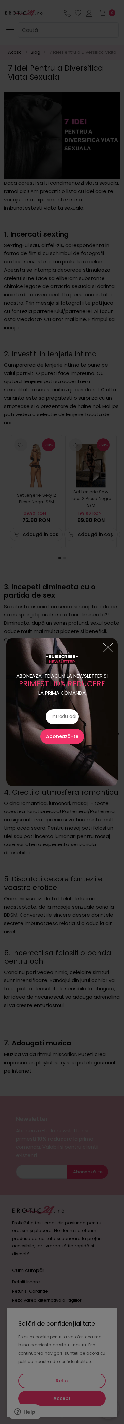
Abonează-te (62, 736)
